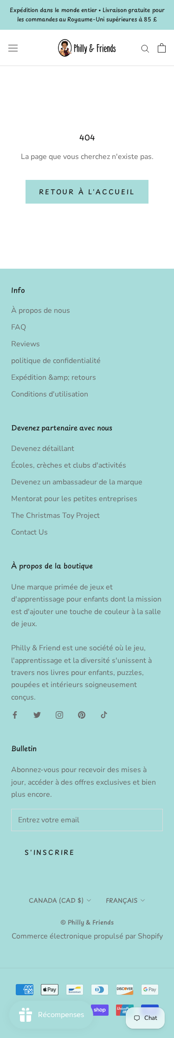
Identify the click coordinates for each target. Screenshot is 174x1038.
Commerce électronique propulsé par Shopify (87, 936)
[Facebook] (15, 714)
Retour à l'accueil (87, 192)
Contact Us (29, 532)
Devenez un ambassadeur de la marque (76, 482)
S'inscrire (50, 852)
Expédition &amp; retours (53, 377)
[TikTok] (104, 714)
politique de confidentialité (56, 361)
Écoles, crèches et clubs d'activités (68, 465)
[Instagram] (59, 714)
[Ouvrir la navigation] (13, 48)
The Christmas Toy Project (55, 515)
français (121, 900)
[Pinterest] (81, 714)
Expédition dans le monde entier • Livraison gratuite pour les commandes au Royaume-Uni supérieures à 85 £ (87, 14)
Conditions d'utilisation (49, 394)
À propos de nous (40, 310)
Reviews (25, 344)
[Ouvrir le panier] (162, 48)
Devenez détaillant (42, 448)
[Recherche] (145, 48)
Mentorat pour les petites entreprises (74, 499)
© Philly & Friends (87, 922)
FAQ (18, 327)
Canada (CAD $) (56, 900)
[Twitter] (37, 714)
